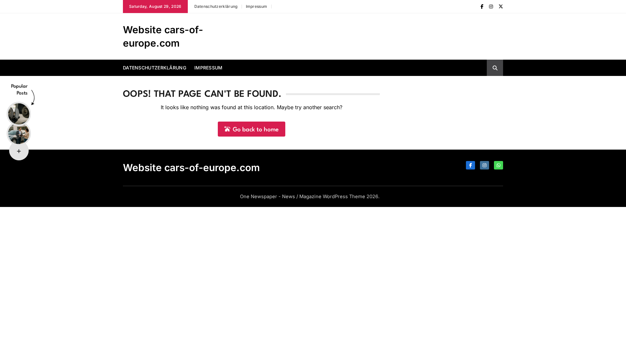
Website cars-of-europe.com (191, 167)
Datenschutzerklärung (216, 6)
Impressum (256, 6)
